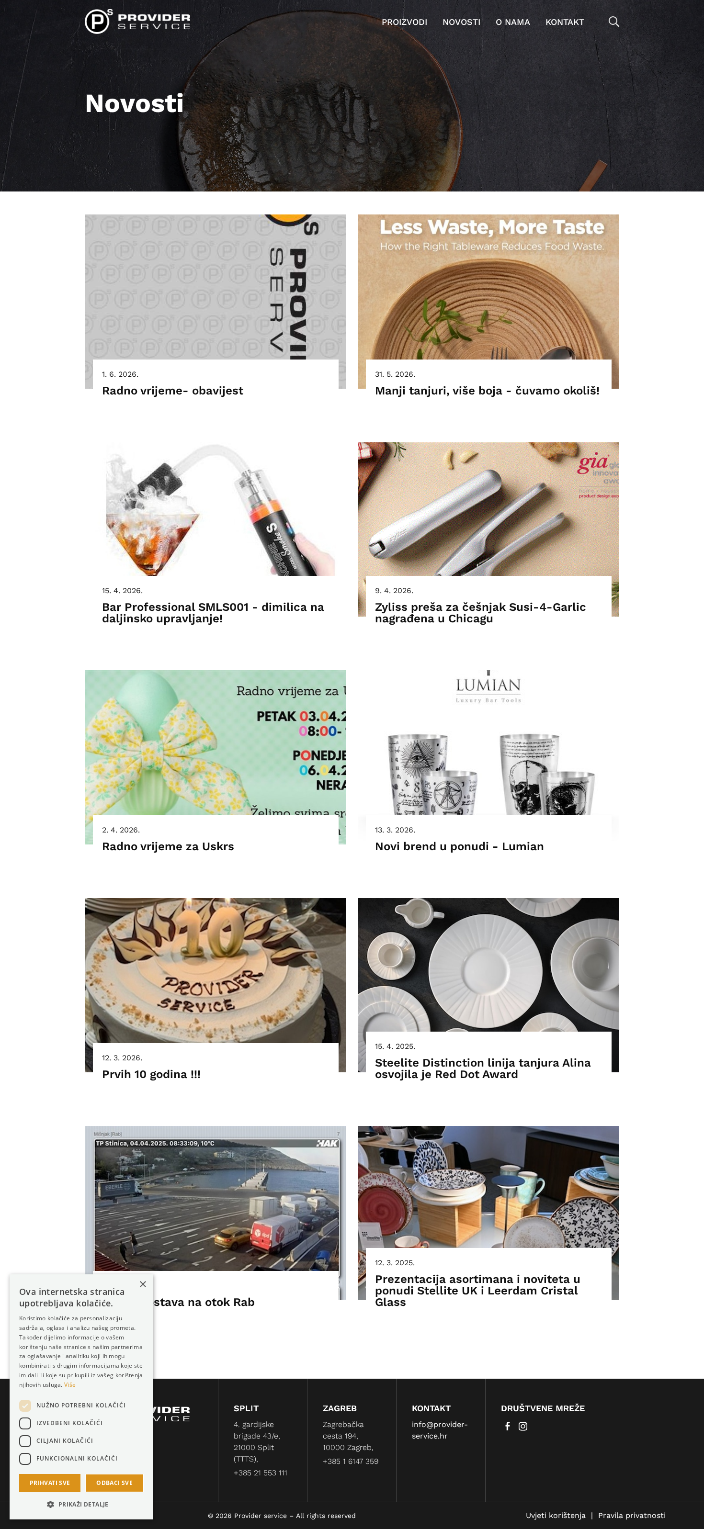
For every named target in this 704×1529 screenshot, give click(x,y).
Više (70, 1385)
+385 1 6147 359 (350, 1461)
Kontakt (564, 22)
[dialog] (81, 1396)
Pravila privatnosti (632, 1515)
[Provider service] (137, 20)
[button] (81, 1504)
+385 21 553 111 (260, 1472)
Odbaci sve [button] (114, 1483)
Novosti (461, 22)
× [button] (142, 1284)
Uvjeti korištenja (556, 1515)
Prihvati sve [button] (50, 1483)
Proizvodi (404, 22)
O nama (513, 22)
